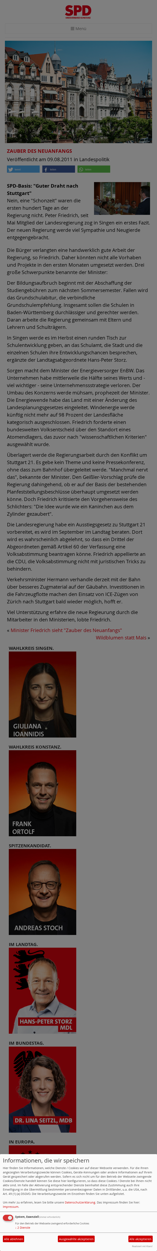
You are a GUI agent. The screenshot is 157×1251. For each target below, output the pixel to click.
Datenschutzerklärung (80, 1202)
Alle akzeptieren (140, 1239)
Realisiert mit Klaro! (142, 1246)
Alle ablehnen (13, 1239)
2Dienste (22, 1227)
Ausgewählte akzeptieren (76, 1239)
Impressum (10, 1207)
